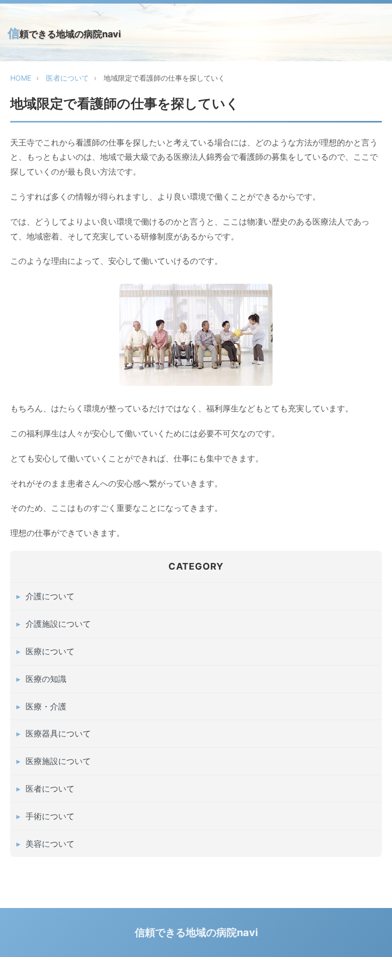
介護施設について (58, 624)
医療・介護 (46, 706)
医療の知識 (46, 679)
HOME (20, 77)
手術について (50, 816)
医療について (50, 651)
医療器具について (58, 733)
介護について (50, 596)
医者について (67, 77)
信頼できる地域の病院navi (64, 33)
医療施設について (58, 761)
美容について (50, 844)
